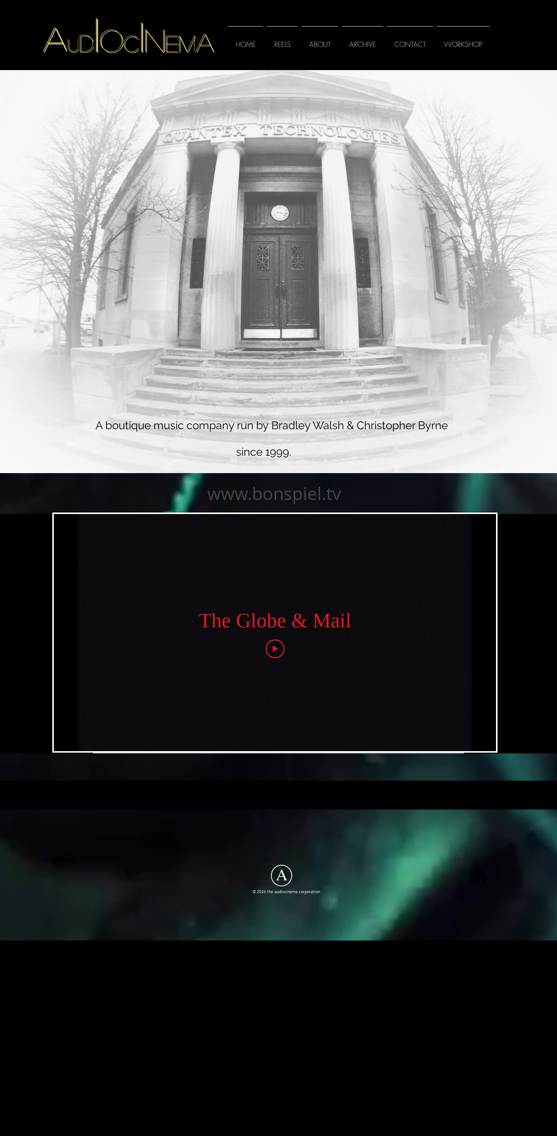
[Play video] (275, 648)
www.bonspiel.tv (274, 493)
